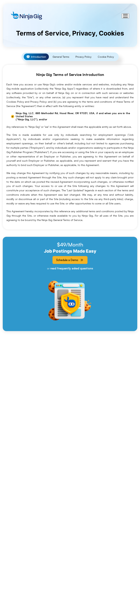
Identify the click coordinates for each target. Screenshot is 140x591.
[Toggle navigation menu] (125, 15)
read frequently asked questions (71, 268)
